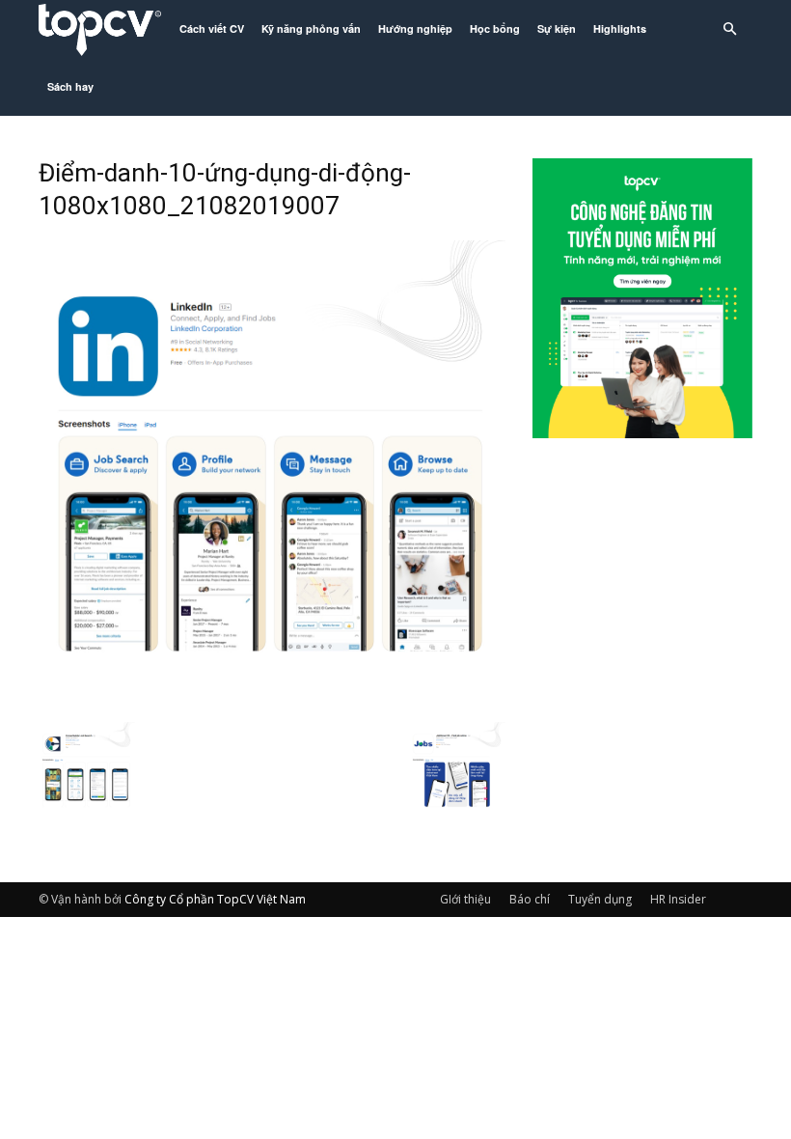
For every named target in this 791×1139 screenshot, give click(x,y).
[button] (729, 29)
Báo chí (529, 899)
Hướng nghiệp (415, 28)
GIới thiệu (465, 899)
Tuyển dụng (600, 899)
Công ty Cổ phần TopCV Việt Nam (215, 899)
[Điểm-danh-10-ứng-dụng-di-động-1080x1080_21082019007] (272, 701)
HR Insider (678, 899)
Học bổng (495, 28)
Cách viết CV (211, 28)
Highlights (619, 28)
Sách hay (70, 86)
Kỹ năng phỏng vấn (311, 28)
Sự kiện (556, 28)
